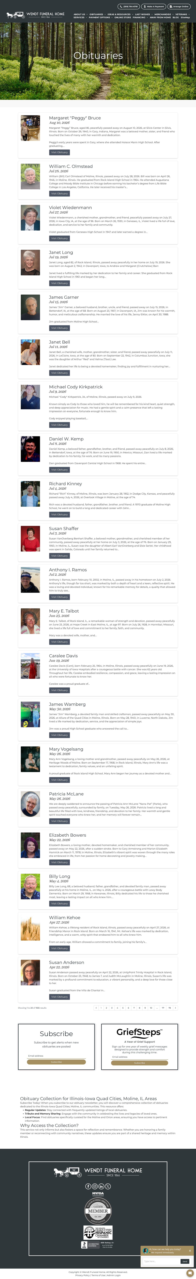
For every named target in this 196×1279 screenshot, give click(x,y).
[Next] (175, 1007)
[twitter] (108, 1186)
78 (170, 1008)
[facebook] (88, 1186)
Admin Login (114, 1275)
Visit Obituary (59, 152)
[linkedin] (101, 1186)
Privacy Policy (82, 1275)
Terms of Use (98, 1275)
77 (163, 1008)
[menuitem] (81, 14)
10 (151, 1008)
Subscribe (56, 1062)
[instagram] (95, 1186)
